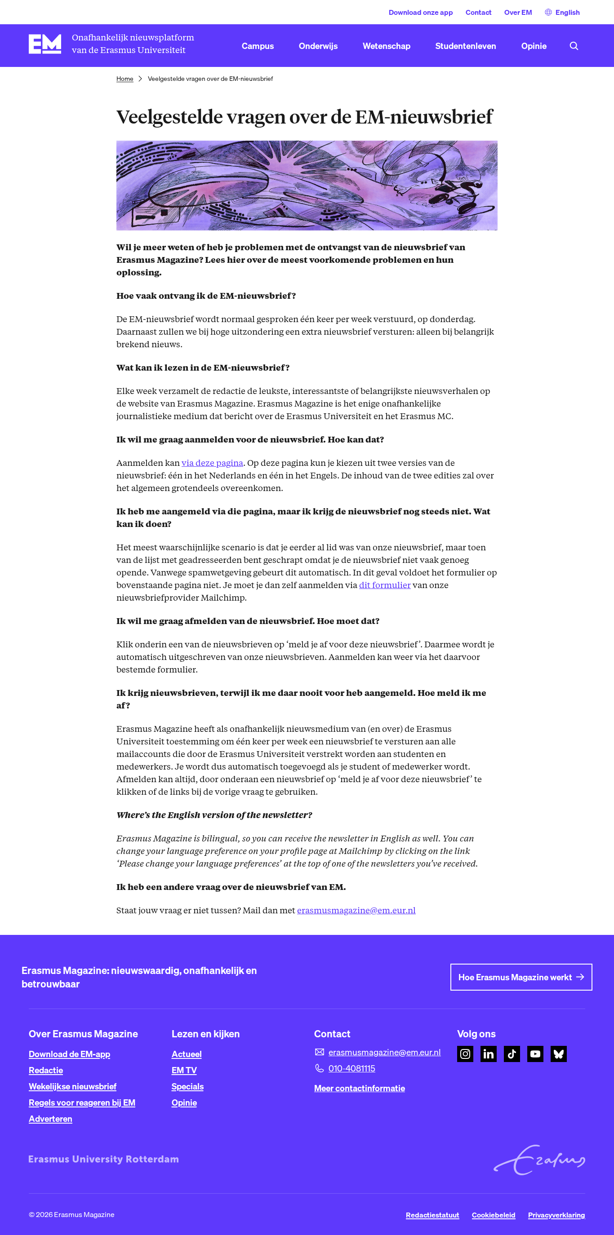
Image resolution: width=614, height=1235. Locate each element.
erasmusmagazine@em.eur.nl (356, 910)
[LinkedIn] (489, 1054)
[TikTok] (512, 1054)
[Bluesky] (559, 1054)
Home (124, 78)
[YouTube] (535, 1054)
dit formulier (385, 585)
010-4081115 (352, 1068)
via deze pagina (212, 463)
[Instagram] (465, 1054)
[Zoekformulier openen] (574, 46)
